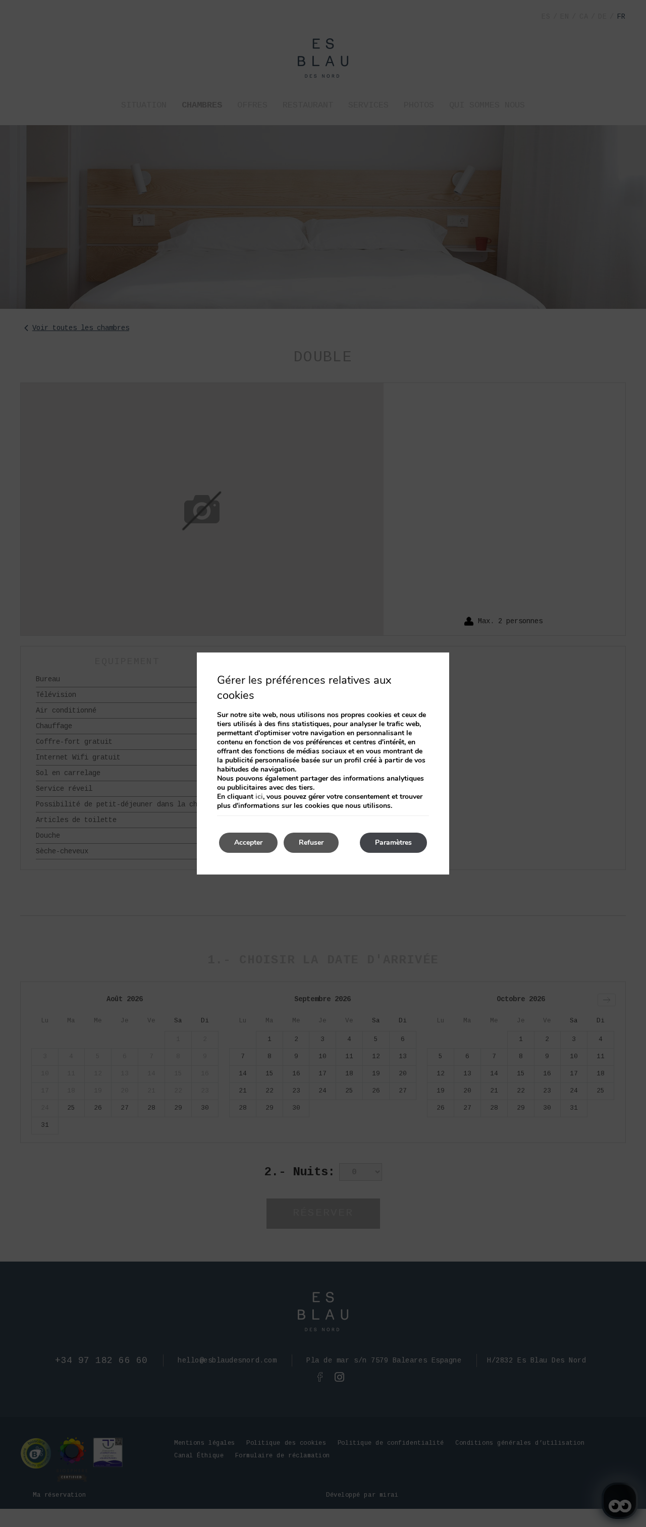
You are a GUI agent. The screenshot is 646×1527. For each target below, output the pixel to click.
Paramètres (393, 842)
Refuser (311, 842)
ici (259, 796)
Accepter (248, 842)
